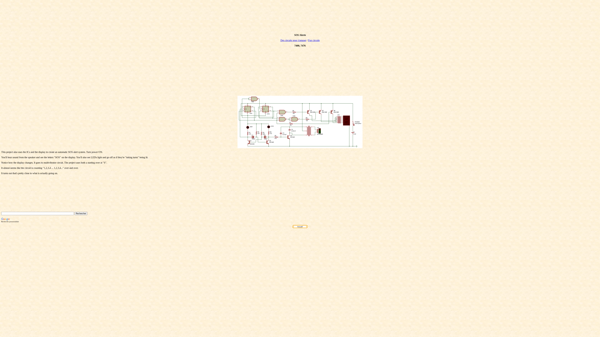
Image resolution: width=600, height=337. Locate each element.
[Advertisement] (300, 71)
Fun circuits (314, 40)
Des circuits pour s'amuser (293, 40)
